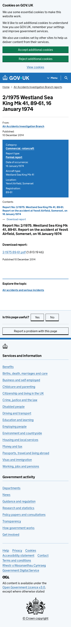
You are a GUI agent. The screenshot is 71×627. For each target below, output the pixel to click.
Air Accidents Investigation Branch (23, 126)
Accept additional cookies (35, 50)
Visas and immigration (17, 460)
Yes (39, 317)
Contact (43, 555)
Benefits (8, 367)
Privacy (17, 550)
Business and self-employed (21, 380)
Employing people (14, 426)
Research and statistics (18, 508)
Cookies (30, 550)
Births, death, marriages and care (25, 373)
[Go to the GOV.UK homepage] (15, 78)
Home (5, 87)
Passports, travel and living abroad (25, 453)
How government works (18, 528)
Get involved (10, 534)
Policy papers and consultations (24, 514)
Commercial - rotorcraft (20, 148)
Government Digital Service (20, 570)
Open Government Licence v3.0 (23, 587)
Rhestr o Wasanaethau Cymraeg (24, 565)
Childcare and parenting (18, 387)
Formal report (14, 157)
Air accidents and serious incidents (23, 290)
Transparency (11, 521)
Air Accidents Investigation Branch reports (38, 87)
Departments (11, 488)
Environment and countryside (22, 433)
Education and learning (18, 420)
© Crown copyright (35, 618)
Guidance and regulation (19, 501)
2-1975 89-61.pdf (14, 252)
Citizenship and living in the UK (23, 393)
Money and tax (12, 446)
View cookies (35, 67)
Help (5, 550)
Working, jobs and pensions (20, 466)
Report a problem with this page (35, 331)
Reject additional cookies (36, 59)
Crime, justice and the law (19, 400)
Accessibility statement (18, 555)
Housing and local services (20, 440)
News (6, 495)
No (54, 317)
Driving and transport (16, 413)
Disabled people (13, 406)
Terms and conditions (16, 560)
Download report (16, 219)
